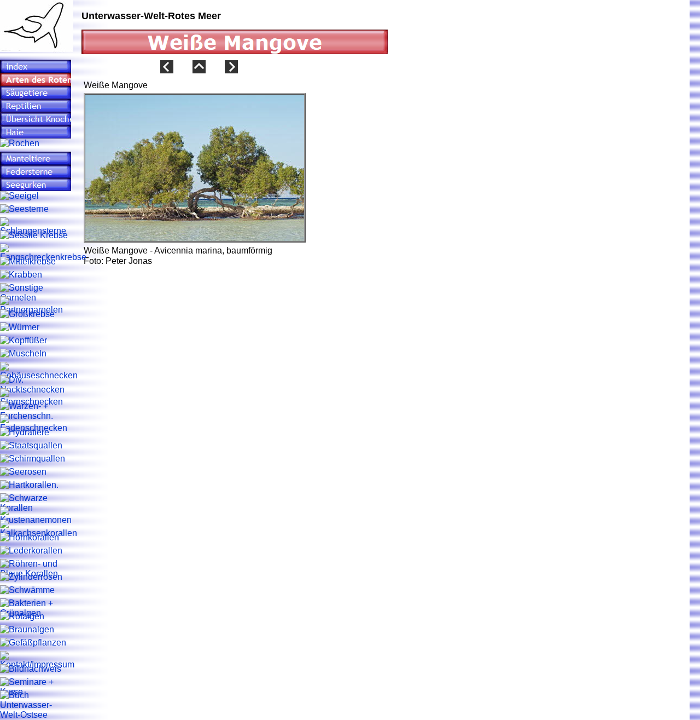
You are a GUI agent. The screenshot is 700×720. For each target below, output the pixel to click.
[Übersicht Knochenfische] (35, 118)
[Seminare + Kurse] (35, 687)
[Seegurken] (35, 184)
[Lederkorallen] (31, 551)
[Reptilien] (35, 105)
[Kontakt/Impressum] (37, 660)
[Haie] (35, 132)
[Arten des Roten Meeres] (35, 79)
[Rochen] (19, 143)
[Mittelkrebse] (28, 262)
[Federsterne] (35, 171)
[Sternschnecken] (35, 397)
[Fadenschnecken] (35, 423)
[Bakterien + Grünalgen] (35, 608)
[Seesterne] (24, 209)
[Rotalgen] (22, 616)
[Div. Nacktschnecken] (35, 385)
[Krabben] (21, 275)
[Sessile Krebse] (34, 235)
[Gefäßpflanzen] (33, 643)
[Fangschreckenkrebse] (43, 253)
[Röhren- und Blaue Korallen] (35, 569)
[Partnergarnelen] (35, 305)
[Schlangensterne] (35, 226)
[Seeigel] (19, 196)
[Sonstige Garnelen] (35, 293)
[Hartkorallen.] (29, 485)
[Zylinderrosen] (31, 577)
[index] (35, 66)
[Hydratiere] (24, 432)
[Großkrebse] (27, 314)
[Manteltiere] (35, 158)
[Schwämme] (27, 590)
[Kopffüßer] (23, 340)
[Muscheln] (23, 354)
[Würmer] (19, 327)
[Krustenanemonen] (36, 515)
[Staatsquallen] (31, 446)
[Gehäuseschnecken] (39, 371)
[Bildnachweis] (30, 669)
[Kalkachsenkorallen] (38, 529)
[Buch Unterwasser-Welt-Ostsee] (35, 705)
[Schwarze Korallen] (35, 503)
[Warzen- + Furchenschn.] (35, 411)
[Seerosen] (23, 472)
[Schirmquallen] (32, 459)
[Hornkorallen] (29, 538)
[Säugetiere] (35, 92)
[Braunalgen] (27, 630)
